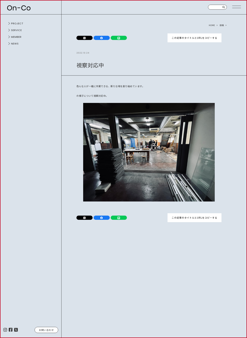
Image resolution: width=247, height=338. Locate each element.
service (16, 30)
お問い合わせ (46, 330)
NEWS (15, 43)
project (17, 23)
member (16, 37)
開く (8, 23)
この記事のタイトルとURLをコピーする (194, 37)
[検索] (223, 7)
